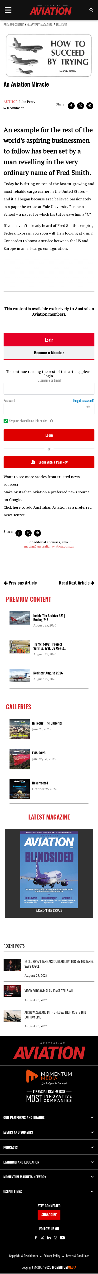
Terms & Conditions (77, 1255)
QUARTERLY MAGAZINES (40, 24)
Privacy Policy (52, 1255)
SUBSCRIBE (49, 1214)
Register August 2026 (48, 672)
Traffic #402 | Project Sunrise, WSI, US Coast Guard (48, 648)
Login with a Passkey (53, 462)
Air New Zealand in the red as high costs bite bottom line (55, 1014)
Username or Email (49, 380)
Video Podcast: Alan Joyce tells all (49, 990)
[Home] (49, 1051)
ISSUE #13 (61, 24)
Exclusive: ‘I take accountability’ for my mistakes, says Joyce (59, 964)
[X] (42, 1237)
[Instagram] (55, 1237)
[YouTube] (62, 1237)
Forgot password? (83, 400)
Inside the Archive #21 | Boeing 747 (49, 617)
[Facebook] (35, 1237)
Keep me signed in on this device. (28, 420)
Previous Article (23, 583)
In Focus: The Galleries (47, 723)
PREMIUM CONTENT (14, 24)
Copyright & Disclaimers (23, 1255)
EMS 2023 (38, 752)
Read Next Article (74, 583)
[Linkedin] (49, 1237)
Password (9, 400)
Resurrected (40, 782)
